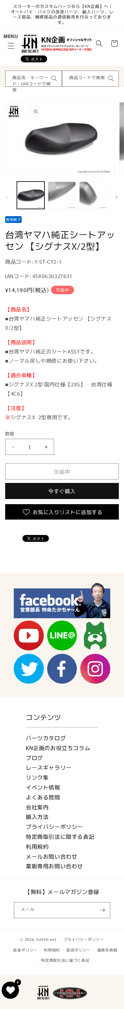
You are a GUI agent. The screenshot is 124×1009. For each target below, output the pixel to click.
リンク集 (37, 777)
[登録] (102, 910)
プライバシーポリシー (54, 827)
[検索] (54, 78)
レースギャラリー (49, 767)
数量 (9, 433)
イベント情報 (43, 787)
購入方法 (37, 817)
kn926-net (46, 939)
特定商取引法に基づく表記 (65, 960)
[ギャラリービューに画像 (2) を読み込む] (61, 195)
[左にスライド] (7, 196)
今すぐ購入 (62, 491)
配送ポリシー (78, 949)
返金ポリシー (25, 949)
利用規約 (37, 846)
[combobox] (34, 78)
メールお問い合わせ (51, 856)
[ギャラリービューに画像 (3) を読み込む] (93, 195)
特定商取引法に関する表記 (60, 836)
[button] (11, 45)
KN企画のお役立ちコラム (58, 748)
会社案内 (37, 807)
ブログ (34, 758)
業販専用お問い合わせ (54, 866)
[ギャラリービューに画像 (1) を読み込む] (30, 195)
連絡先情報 (107, 949)
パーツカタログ (46, 738)
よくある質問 (43, 797)
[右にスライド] (116, 196)
